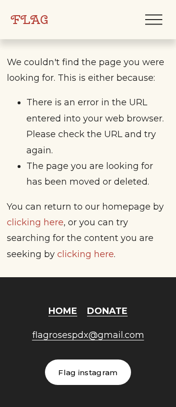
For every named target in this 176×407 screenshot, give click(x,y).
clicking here (35, 222)
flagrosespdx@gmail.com (88, 335)
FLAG (29, 19)
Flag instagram (87, 372)
